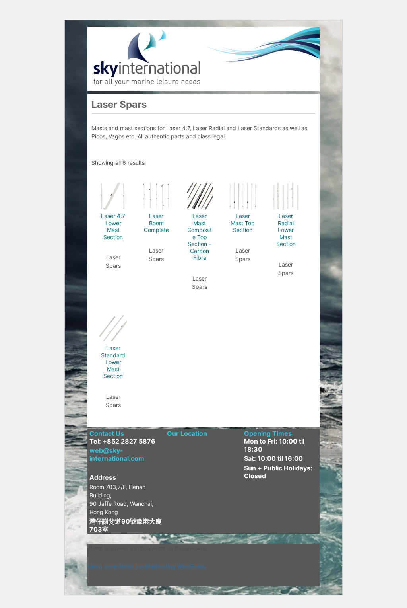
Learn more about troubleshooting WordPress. (147, 566)
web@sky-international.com (116, 454)
